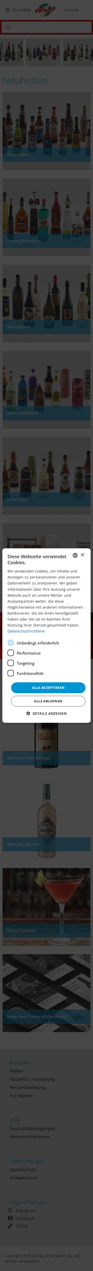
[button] (46, 713)
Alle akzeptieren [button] (48, 687)
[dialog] (46, 635)
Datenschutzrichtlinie (26, 631)
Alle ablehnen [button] (48, 701)
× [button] (82, 555)
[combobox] (75, 555)
